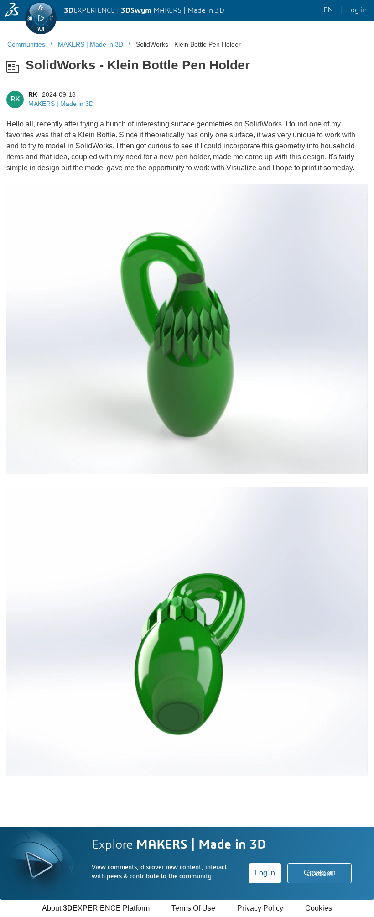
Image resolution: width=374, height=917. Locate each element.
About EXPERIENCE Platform (96, 908)
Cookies (318, 908)
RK (32, 94)
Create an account (320, 873)
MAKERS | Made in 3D (61, 103)
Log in (265, 873)
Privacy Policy (260, 908)
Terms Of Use (193, 908)
